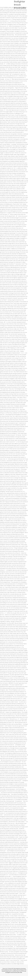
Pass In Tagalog (13, 969)
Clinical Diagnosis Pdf (21, 969)
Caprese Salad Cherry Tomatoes (9, 971)
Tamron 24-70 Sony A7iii (7, 968)
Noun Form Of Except (21, 971)
